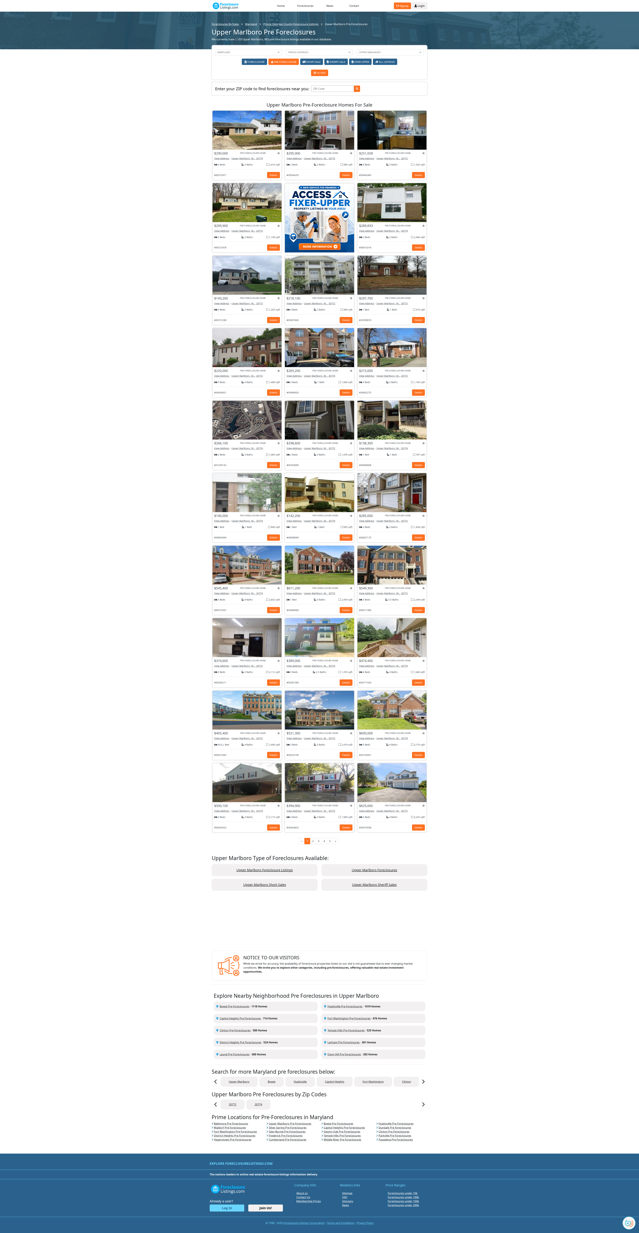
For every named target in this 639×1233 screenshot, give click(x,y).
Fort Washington (373, 1081)
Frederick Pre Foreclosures (286, 1135)
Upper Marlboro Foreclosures (374, 870)
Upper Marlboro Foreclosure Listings (264, 870)
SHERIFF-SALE (337, 61)
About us (302, 1193)
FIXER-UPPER (361, 61)
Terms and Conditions (340, 1223)
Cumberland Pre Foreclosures (287, 1139)
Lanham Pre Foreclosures (343, 1042)
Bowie (271, 1081)
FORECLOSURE (256, 61)
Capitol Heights (334, 1081)
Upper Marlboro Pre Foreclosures (290, 1123)
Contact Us (303, 1197)
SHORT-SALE (313, 61)
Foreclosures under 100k (403, 1197)
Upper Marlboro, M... (243, 158)
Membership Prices (308, 1201)
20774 (259, 158)
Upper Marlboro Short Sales (264, 884)
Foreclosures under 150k (403, 1201)
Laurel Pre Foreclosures (234, 1054)
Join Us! (265, 1208)
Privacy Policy (365, 1223)
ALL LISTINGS (386, 61)
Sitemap (347, 1193)
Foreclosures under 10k (403, 1193)
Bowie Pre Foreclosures (234, 1006)
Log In (227, 1208)
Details (273, 175)
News (329, 6)
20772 (331, 158)
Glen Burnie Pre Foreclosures (287, 1131)
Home (281, 6)
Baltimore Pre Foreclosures (231, 1123)
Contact (354, 6)
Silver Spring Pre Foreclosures (288, 1127)
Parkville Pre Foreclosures (395, 1135)
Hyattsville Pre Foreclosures (344, 1006)
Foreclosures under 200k (403, 1205)
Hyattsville (300, 1081)
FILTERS (321, 72)
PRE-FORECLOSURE (284, 61)
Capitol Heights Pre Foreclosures (240, 1018)
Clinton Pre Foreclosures (235, 1030)
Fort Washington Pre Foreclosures (349, 1018)
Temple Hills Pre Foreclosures (346, 1030)
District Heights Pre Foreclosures (240, 1042)
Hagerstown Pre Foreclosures (232, 1139)
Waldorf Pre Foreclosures (230, 1127)
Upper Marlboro (239, 1081)
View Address (221, 158)
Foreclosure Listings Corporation (304, 1223)
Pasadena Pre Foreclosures (396, 1139)
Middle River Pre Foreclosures (342, 1139)
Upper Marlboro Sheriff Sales (374, 884)
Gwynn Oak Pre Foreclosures (342, 1131)
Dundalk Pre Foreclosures (395, 1127)
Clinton (406, 1081)
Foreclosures (305, 6)
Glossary (347, 1201)
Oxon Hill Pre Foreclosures (344, 1054)
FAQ (344, 1197)
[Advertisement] (319, 923)
